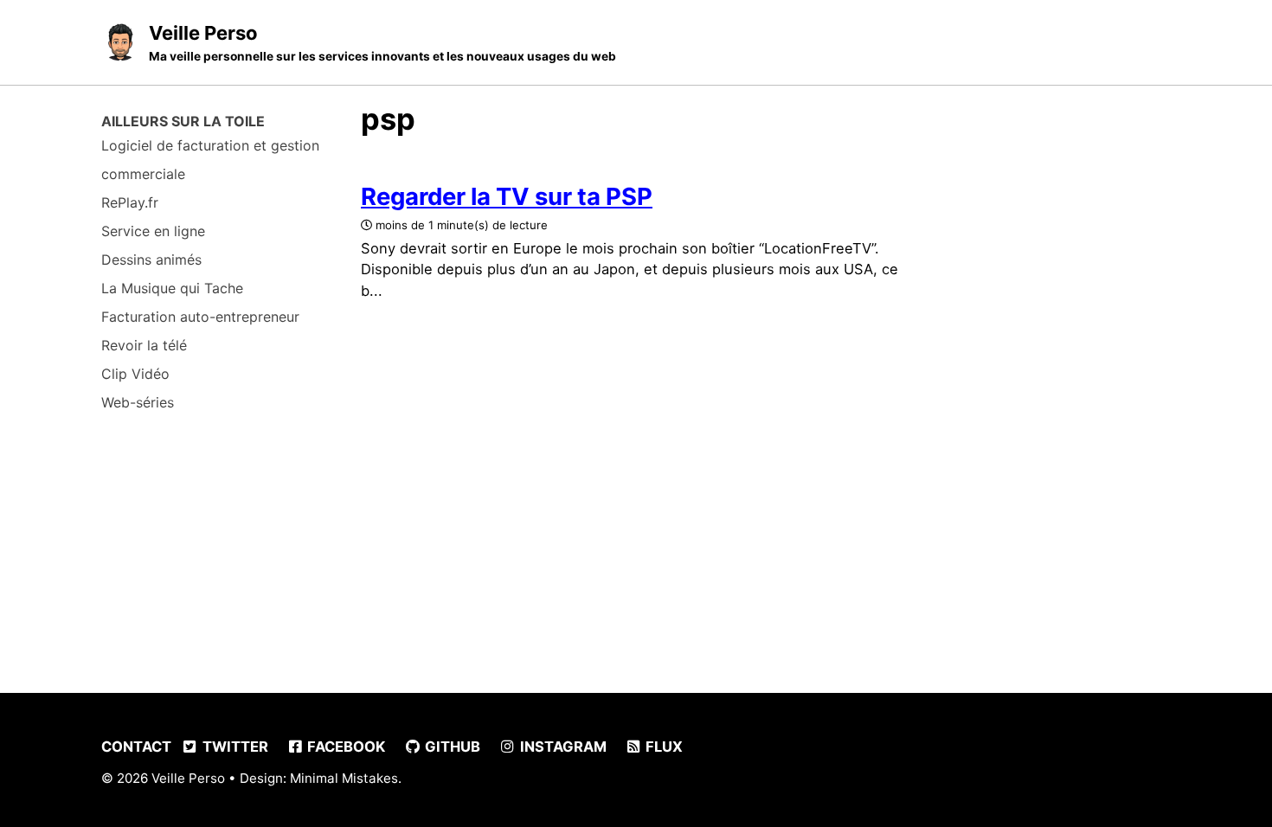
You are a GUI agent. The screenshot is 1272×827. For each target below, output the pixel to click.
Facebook (344, 746)
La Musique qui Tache (172, 288)
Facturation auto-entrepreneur (200, 316)
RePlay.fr (129, 202)
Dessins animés (151, 259)
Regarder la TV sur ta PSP (506, 196)
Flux (662, 746)
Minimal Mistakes (344, 778)
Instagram (562, 746)
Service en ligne (153, 231)
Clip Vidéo (135, 373)
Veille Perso (382, 42)
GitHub (450, 746)
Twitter (233, 746)
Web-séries (137, 402)
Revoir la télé (144, 345)
